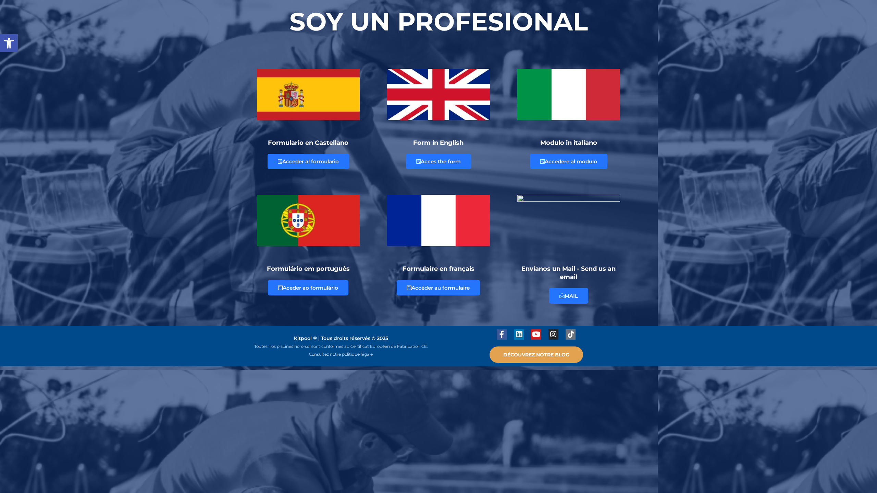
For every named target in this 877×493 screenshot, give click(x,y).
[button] (9, 43)
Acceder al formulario (310, 161)
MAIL (571, 296)
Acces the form (441, 161)
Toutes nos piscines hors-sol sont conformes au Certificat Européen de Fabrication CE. (341, 346)
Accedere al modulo (571, 161)
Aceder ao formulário (310, 288)
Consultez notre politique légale (341, 354)
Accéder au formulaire (440, 288)
